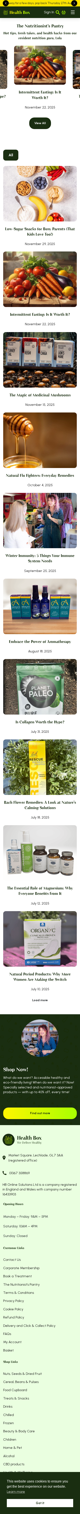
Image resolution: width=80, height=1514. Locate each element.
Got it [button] (40, 1503)
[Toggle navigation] (73, 12)
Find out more (40, 1113)
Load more (40, 1000)
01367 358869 (19, 1173)
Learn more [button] (16, 1492)
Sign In (49, 12)
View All (40, 123)
